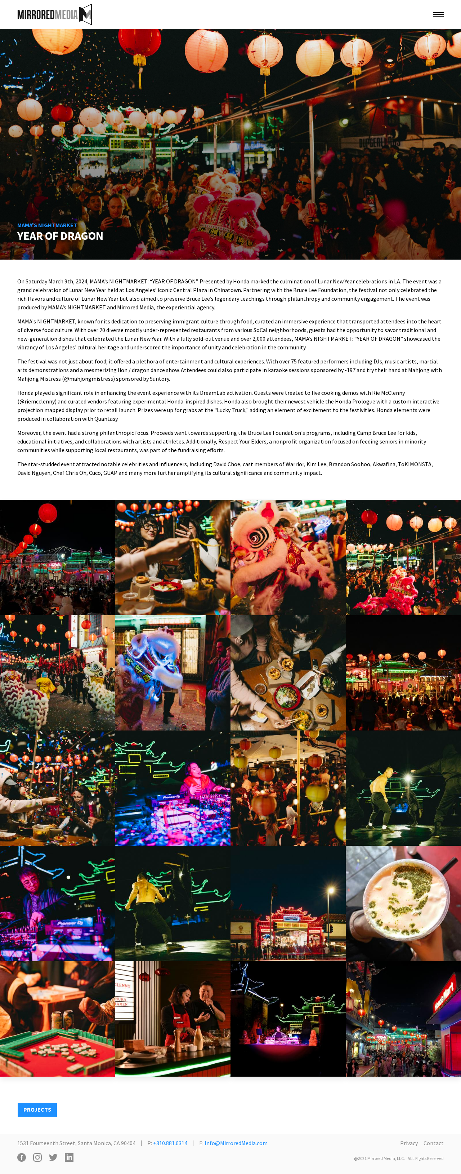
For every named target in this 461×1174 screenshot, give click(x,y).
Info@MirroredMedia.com (236, 1143)
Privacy (409, 1143)
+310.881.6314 (170, 1143)
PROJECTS (37, 1109)
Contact (434, 1143)
